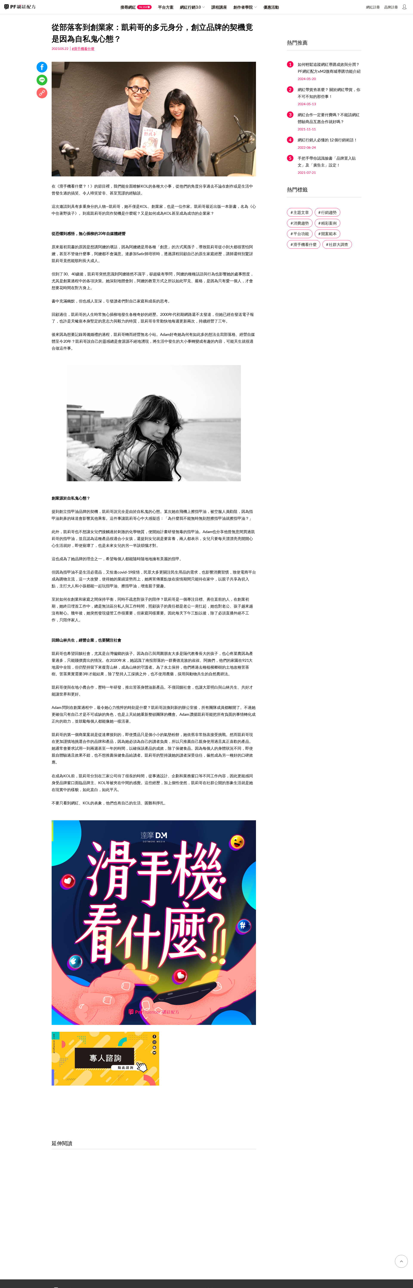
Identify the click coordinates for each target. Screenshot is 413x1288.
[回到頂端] (401, 1261)
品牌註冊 (391, 7)
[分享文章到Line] (42, 80)
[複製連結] (42, 93)
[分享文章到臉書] (42, 67)
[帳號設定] (404, 7)
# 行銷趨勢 (327, 212)
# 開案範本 (327, 233)
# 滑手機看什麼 (304, 244)
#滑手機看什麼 (83, 48)
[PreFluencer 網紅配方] (19, 7)
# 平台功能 (300, 233)
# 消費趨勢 (300, 223)
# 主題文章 (300, 212)
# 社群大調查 (337, 244)
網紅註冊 (373, 7)
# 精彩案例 (327, 223)
